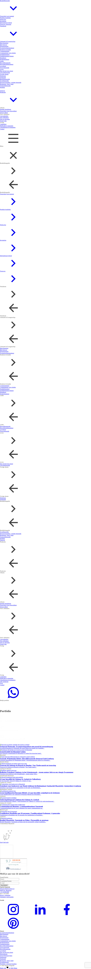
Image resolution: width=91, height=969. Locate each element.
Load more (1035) (6, 825)
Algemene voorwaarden (7, 897)
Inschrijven (4, 885)
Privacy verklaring (5, 895)
